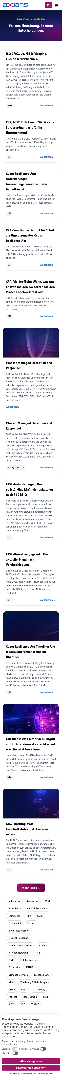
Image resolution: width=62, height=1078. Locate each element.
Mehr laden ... (31, 887)
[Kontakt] (48, 5)
